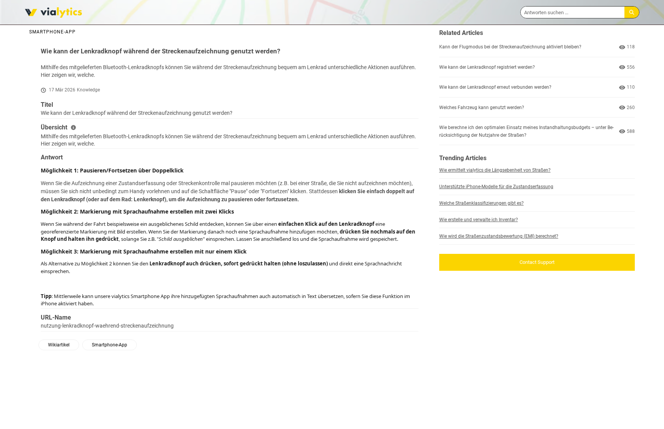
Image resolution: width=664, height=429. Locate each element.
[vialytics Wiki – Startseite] (53, 12)
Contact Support (537, 262)
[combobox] (572, 12)
